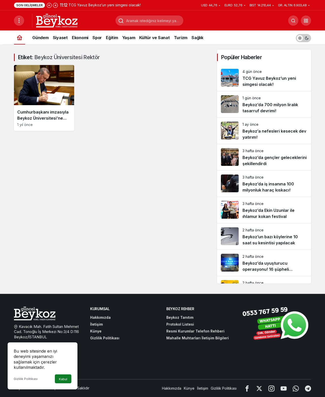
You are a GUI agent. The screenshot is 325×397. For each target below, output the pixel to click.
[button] (306, 20)
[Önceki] (49, 5)
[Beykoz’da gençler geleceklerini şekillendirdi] (264, 157)
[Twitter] (259, 388)
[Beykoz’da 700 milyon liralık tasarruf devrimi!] (264, 104)
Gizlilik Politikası (26, 379)
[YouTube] (284, 388)
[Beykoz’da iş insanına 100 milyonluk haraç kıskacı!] (264, 184)
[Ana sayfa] (20, 37)
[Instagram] (271, 388)
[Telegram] (308, 388)
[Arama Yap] (293, 20)
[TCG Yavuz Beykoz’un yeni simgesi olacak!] (264, 78)
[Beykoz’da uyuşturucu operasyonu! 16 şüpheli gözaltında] (264, 263)
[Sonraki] (55, 5)
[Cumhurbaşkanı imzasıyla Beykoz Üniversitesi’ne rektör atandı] (44, 98)
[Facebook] (247, 388)
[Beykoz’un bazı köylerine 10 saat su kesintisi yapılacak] (264, 237)
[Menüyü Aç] (19, 20)
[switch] (303, 37)
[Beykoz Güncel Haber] (56, 20)
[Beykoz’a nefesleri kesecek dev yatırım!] (264, 131)
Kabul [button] (63, 379)
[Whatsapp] (296, 388)
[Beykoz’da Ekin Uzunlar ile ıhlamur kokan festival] (264, 210)
